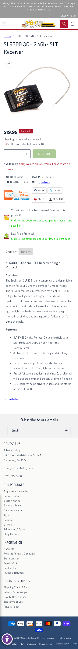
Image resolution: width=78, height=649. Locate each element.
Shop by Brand (12, 534)
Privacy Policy (11, 606)
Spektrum (44, 182)
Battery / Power (13, 505)
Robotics (8, 519)
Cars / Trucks (11, 495)
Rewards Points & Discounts (19, 553)
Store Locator (11, 558)
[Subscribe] (66, 430)
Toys (6, 515)
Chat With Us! (68, 15)
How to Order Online (15, 596)
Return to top (11, 399)
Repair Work (10, 563)
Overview (11, 251)
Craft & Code (71, 644)
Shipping (9, 139)
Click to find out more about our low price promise (40, 238)
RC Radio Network (14, 572)
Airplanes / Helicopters (17, 491)
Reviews (26, 251)
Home (7, 36)
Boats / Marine (12, 500)
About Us (9, 548)
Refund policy (65, 638)
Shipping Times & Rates (17, 587)
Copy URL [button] (58, 199)
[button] (4, 24)
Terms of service (28, 644)
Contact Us (10, 568)
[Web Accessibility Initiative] (7, 639)
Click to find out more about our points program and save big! (41, 223)
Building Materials (14, 510)
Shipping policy (46, 644)
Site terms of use (13, 601)
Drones (8, 524)
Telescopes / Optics (14, 529)
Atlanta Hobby (29, 638)
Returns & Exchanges (15, 592)
